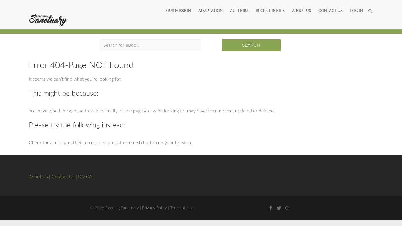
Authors (239, 4)
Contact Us (330, 4)
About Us (301, 4)
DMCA (85, 177)
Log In (356, 4)
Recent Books (270, 4)
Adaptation (210, 4)
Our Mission (178, 4)
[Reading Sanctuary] (48, 20)
